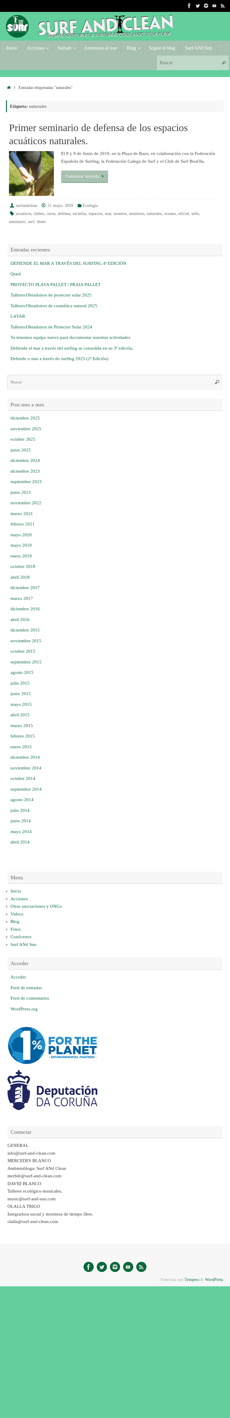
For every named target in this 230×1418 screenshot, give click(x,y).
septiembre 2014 (26, 789)
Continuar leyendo (82, 176)
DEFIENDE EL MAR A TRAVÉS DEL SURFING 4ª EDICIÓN (68, 263)
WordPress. (214, 1279)
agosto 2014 (22, 799)
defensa (64, 213)
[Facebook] (189, 5)
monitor (120, 213)
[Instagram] (206, 5)
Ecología (90, 205)
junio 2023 (20, 492)
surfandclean (26, 205)
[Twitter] (197, 5)
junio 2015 (20, 693)
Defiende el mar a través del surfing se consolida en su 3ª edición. (72, 348)
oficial (183, 213)
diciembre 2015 (25, 630)
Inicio (15, 891)
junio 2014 (20, 820)
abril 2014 (20, 842)
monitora (136, 213)
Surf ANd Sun (23, 944)
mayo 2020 (21, 534)
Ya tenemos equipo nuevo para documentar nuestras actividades (70, 337)
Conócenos (20, 936)
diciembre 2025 (25, 418)
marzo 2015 (21, 725)
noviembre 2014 (25, 768)
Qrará (15, 273)
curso (50, 213)
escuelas (79, 213)
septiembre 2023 (26, 481)
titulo (41, 221)
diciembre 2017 (25, 587)
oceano (170, 213)
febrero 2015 (22, 736)
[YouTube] (214, 5)
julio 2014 (20, 810)
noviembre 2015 (25, 640)
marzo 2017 (21, 598)
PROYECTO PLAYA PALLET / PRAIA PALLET (55, 284)
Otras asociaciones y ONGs (36, 906)
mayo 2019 (21, 545)
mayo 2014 (21, 831)
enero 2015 (21, 746)
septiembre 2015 (26, 662)
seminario (17, 221)
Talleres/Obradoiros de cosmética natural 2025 (53, 305)
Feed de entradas (26, 987)
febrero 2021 (22, 524)
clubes (39, 213)
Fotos (15, 929)
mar (108, 213)
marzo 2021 (21, 513)
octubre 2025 (22, 439)
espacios (95, 213)
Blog (14, 921)
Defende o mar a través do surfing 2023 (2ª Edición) (59, 358)
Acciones (19, 898)
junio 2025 (20, 450)
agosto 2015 (22, 672)
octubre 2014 (22, 778)
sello (195, 213)
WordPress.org (24, 1009)
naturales (154, 213)
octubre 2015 (22, 651)
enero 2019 (21, 556)
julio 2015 (20, 683)
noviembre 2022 (25, 502)
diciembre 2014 (25, 757)
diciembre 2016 (25, 608)
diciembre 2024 (25, 460)
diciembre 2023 (25, 471)
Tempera (191, 1279)
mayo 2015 (21, 704)
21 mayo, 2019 (60, 205)
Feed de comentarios (29, 998)
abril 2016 (20, 619)
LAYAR (17, 316)
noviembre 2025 (25, 428)
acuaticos (23, 213)
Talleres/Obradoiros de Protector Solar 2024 (51, 327)
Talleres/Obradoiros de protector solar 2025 (51, 295)
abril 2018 (20, 577)
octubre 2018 (22, 566)
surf (31, 221)
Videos (16, 914)
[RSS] (223, 5)
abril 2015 (20, 714)
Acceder (18, 977)
